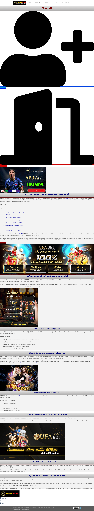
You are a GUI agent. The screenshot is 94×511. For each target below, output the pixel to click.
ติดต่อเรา (62, 2)
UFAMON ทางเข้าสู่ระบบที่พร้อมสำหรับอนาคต (15, 228)
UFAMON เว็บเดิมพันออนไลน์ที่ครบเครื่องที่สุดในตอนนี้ (14, 212)
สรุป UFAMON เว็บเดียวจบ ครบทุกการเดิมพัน (12, 230)
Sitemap (67, 2)
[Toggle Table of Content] (1, 208)
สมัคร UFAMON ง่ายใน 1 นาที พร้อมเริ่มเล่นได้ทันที (13, 225)
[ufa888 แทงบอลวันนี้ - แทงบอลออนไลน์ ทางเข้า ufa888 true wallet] (19, 3)
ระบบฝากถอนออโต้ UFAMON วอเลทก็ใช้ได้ (15, 222)
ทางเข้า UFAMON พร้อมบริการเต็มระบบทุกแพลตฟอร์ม (14, 214)
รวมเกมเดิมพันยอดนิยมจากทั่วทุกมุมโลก (14, 217)
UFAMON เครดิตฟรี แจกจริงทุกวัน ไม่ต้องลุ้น (12, 220)
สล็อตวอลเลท (41, 2)
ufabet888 (20, 233)
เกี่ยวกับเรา (58, 2)
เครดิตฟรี (53, 2)
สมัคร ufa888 (35, 2)
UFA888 (29, 2)
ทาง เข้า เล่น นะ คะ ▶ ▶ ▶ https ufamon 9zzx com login (30, 362)
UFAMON (67, 198)
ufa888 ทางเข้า (48, 2)
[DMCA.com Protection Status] (77, 508)
